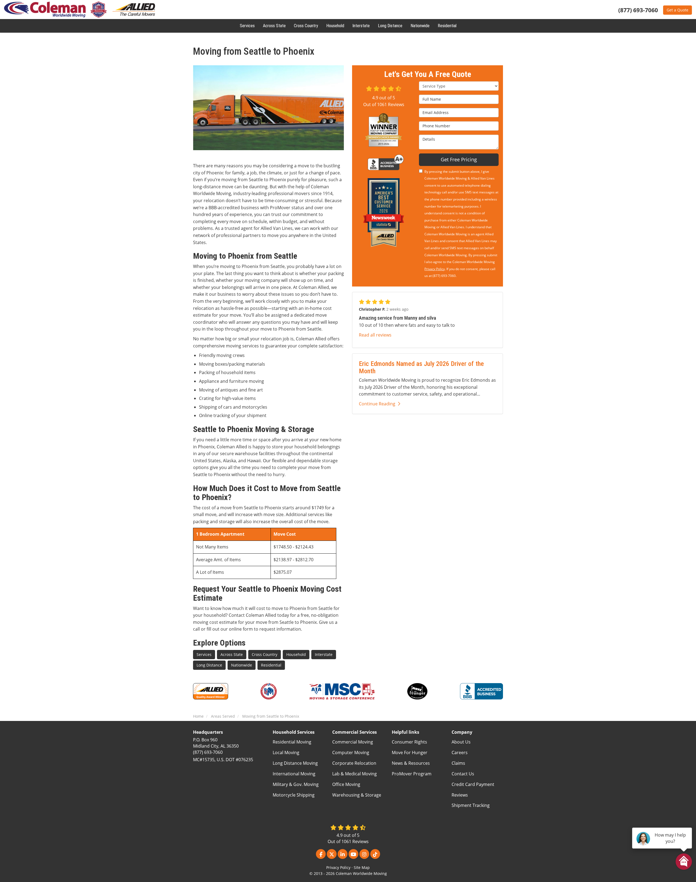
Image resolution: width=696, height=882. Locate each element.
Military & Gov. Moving (296, 784)
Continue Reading (377, 404)
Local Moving (286, 752)
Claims (458, 763)
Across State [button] (274, 25)
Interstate (324, 654)
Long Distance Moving (295, 763)
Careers (460, 752)
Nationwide (241, 665)
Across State (231, 654)
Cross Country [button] (306, 25)
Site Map (362, 867)
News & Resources (411, 763)
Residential (271, 665)
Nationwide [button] (420, 25)
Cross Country (264, 654)
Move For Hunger (409, 752)
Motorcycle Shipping (294, 795)
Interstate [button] (361, 25)
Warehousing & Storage (356, 795)
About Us (461, 742)
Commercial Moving (352, 742)
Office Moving (346, 784)
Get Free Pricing (459, 159)
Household (296, 654)
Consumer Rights (409, 742)
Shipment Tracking (471, 805)
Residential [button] (447, 25)
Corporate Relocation (354, 763)
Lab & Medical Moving (354, 774)
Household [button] (335, 25)
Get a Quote (677, 10)
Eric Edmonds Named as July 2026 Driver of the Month (421, 367)
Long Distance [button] (390, 25)
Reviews (460, 795)
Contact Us (463, 774)
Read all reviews (375, 335)
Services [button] (247, 25)
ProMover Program (411, 774)
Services (204, 654)
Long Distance (209, 665)
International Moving (294, 774)
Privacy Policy (434, 269)
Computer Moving (350, 752)
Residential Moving (292, 742)
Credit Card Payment (473, 784)
